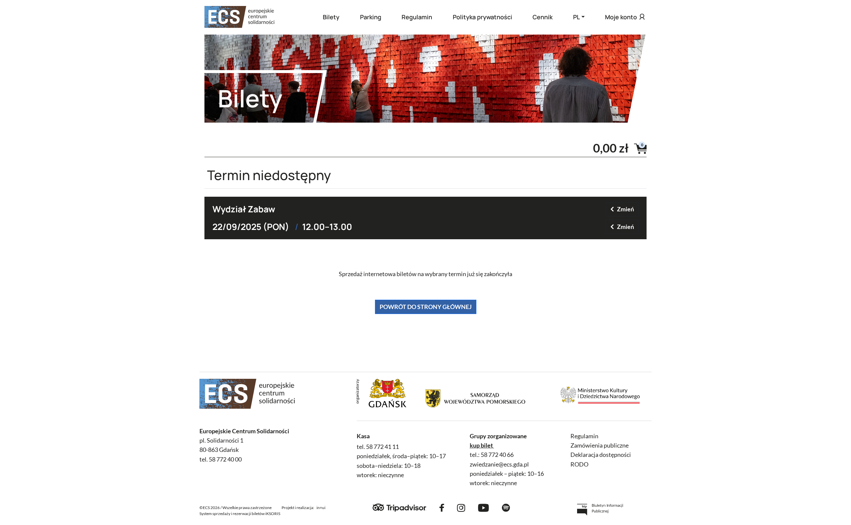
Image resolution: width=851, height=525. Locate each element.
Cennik (542, 17)
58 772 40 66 (497, 454)
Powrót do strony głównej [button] (426, 306)
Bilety (331, 17)
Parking (370, 17)
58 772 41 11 (382, 446)
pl (576, 17)
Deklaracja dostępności (600, 454)
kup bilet (481, 445)
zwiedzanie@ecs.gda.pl (499, 464)
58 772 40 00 (225, 459)
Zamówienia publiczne (599, 445)
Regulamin (417, 17)
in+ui (320, 507)
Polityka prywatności (482, 17)
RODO (579, 464)
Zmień (625, 209)
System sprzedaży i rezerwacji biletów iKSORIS (239, 513)
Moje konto (621, 17)
